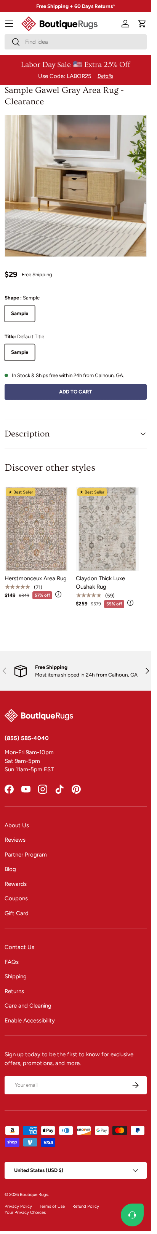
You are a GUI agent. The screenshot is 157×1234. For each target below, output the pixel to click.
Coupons (16, 898)
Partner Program (26, 854)
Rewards (16, 884)
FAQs (12, 962)
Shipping (16, 976)
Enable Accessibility (30, 1020)
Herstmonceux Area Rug (36, 578)
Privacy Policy (18, 1206)
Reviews (15, 839)
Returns (14, 991)
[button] (142, 23)
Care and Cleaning (28, 1005)
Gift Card (17, 913)
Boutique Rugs (34, 1194)
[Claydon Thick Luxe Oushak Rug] (107, 529)
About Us (17, 825)
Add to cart (75, 392)
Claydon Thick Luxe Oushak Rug (100, 583)
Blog (10, 869)
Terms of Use (52, 1206)
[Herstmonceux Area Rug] (36, 529)
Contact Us (19, 947)
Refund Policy (85, 1206)
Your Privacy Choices (25, 1212)
